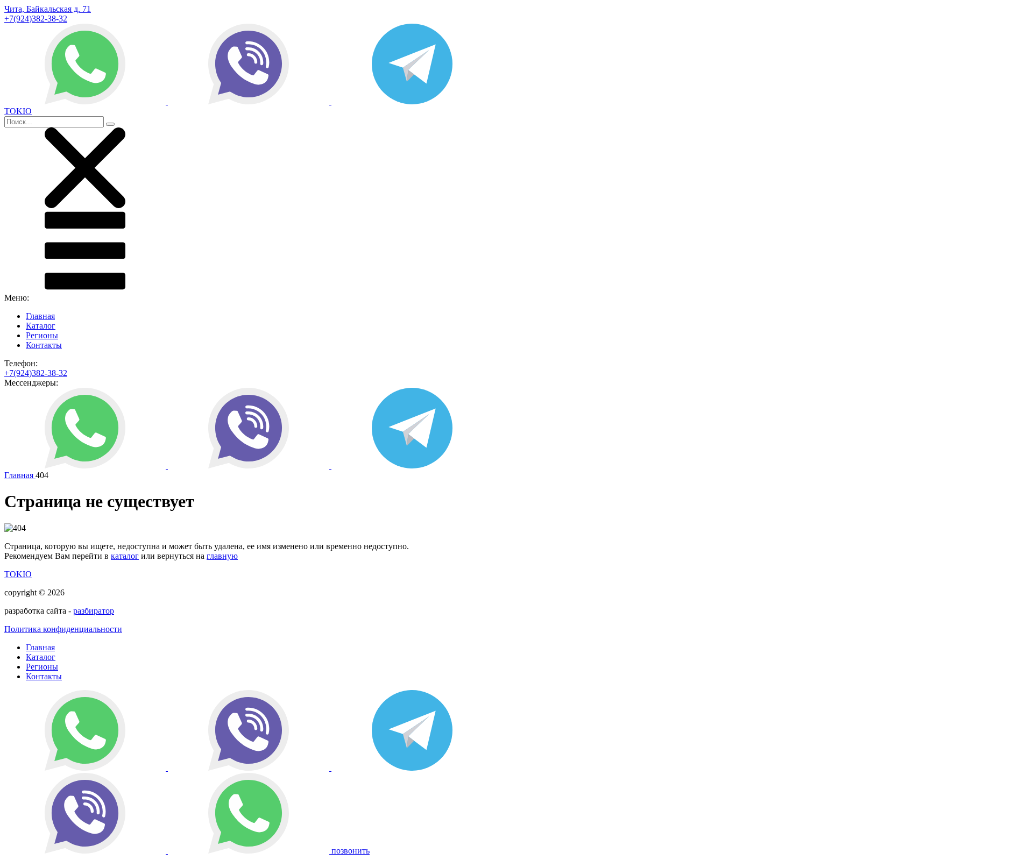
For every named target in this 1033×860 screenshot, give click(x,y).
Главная (40, 316)
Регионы (42, 335)
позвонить (350, 850)
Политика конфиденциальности (63, 629)
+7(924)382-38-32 (35, 18)
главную (222, 555)
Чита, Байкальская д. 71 (47, 8)
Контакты (44, 345)
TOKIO (18, 574)
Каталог (40, 325)
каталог (125, 555)
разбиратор (93, 610)
